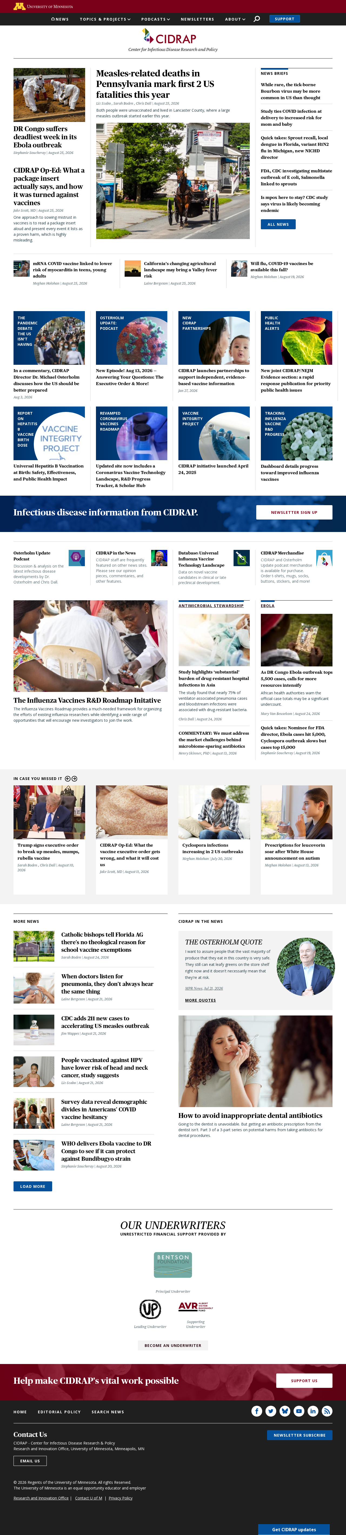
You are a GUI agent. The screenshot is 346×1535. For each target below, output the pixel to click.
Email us (30, 1460)
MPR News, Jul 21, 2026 (204, 988)
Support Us (304, 1380)
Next (74, 779)
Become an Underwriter (173, 1345)
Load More (32, 1186)
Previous (68, 779)
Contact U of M (88, 1498)
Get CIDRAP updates (294, 1530)
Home (20, 1411)
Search (256, 19)
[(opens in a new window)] (43, 6)
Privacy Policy (120, 1498)
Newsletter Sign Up (294, 512)
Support (285, 18)
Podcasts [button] (153, 19)
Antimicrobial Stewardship (211, 605)
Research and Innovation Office (41, 1498)
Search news (108, 1411)
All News (278, 224)
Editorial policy (59, 1411)
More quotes (200, 1000)
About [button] (233, 19)
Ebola (268, 605)
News (62, 19)
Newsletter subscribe (300, 1435)
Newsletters (197, 19)
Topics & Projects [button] (103, 19)
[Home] (169, 36)
